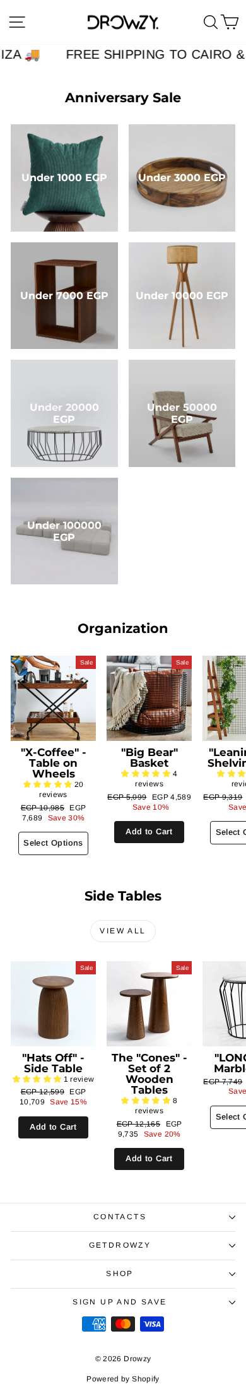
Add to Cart (149, 831)
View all (123, 930)
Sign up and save (120, 1301)
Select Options (53, 843)
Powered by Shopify (122, 1378)
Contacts (119, 1216)
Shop (120, 1273)
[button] (48, 784)
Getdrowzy (120, 1245)
